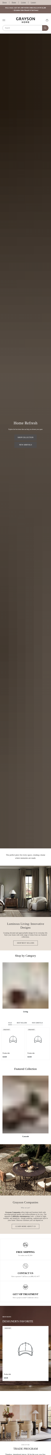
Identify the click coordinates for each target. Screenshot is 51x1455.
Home (14, 2)
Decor (4, 2)
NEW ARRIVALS (25, 445)
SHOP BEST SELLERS (25, 943)
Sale (10, 1023)
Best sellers (22, 1023)
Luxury (33, 2)
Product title (6, 1053)
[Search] (45, 28)
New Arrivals (37, 1023)
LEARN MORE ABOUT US (25, 1226)
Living (23, 2)
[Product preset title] (13, 1039)
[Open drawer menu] (4, 20)
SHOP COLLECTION (25, 437)
